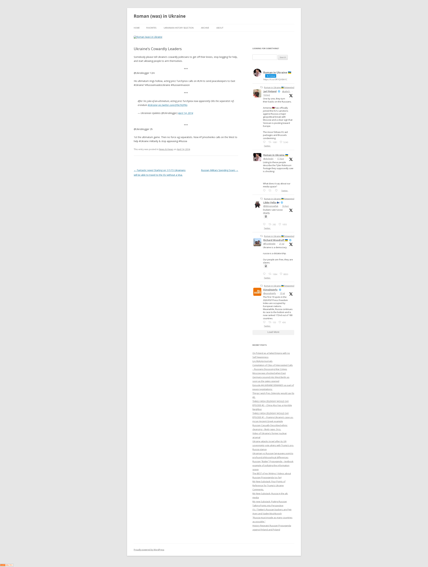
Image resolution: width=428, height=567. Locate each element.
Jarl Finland (270, 91)
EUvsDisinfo (270, 289)
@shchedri (268, 158)
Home (137, 27)
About (219, 27)
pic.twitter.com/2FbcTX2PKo (172, 105)
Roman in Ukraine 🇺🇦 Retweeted (279, 87)
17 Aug (280, 158)
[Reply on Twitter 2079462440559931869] (265, 274)
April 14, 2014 (185, 113)
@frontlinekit (269, 243)
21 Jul (281, 243)
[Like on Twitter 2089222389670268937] (277, 190)
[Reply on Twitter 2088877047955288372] (265, 142)
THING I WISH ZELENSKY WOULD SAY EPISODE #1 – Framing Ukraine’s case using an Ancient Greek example (272, 417)
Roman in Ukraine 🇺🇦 (275, 155)
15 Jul (282, 293)
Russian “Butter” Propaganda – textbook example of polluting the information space (272, 465)
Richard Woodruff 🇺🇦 (275, 240)
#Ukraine (153, 105)
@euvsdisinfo (269, 293)
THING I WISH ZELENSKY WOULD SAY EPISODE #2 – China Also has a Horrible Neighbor (272, 405)
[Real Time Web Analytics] (6, 565)
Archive (205, 27)
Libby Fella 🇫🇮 (271, 202)
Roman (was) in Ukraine (160, 16)
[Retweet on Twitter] (261, 87)
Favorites (151, 27)
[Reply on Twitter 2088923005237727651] (265, 224)
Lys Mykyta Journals (262, 361)
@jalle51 (286, 91)
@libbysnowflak (270, 206)
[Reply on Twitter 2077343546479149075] (265, 322)
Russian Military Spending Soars (219, 170)
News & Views (166, 149)
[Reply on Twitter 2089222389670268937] (265, 190)
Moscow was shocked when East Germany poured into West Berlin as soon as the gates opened (270, 377)
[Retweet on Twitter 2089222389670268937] (271, 190)
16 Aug (266, 95)
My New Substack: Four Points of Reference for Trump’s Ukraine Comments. (268, 485)
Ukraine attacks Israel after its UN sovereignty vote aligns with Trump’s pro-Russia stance (273, 445)
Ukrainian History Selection (179, 27)
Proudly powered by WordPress (149, 549)
